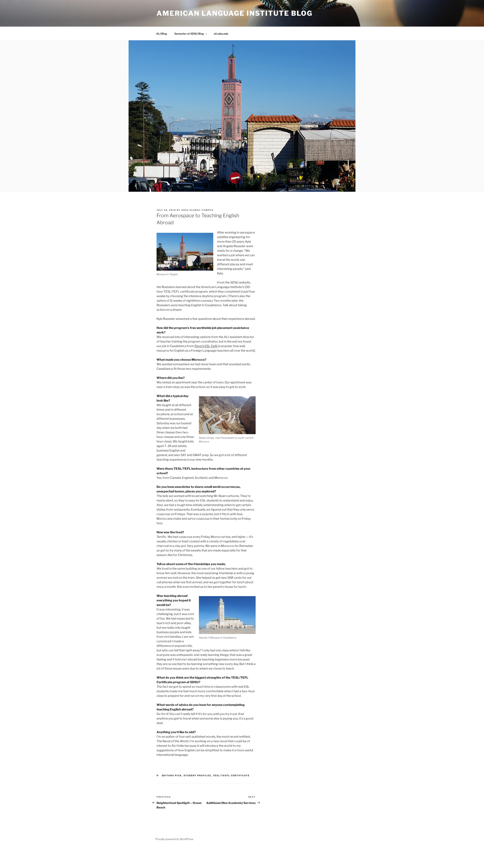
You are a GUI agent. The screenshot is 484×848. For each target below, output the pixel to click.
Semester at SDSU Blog (189, 33)
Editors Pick (172, 775)
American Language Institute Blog (235, 13)
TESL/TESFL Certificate (231, 775)
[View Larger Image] (185, 252)
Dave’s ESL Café (206, 346)
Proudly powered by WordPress (174, 839)
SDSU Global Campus (197, 210)
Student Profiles (197, 775)
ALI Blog (161, 33)
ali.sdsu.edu (221, 33)
